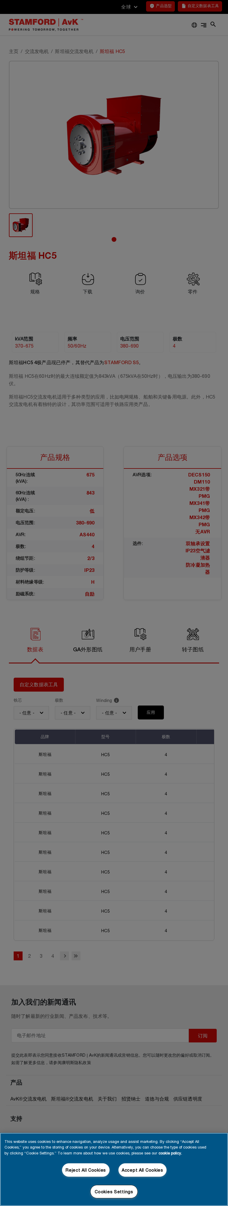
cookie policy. (170, 1153)
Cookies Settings (114, 1191)
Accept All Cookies (142, 1170)
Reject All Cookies (86, 1170)
